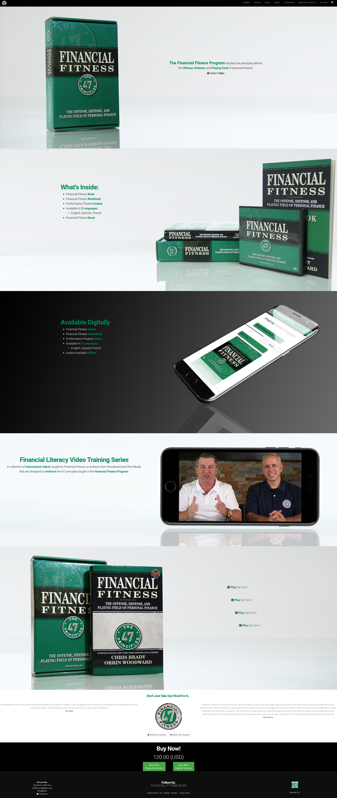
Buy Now (324, 2)
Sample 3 (247, 612)
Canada (166, 793)
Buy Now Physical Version (154, 766)
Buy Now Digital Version (183, 766)
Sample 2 (243, 600)
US (160, 793)
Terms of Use (152, 793)
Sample (277, 2)
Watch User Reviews (181, 734)
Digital (268, 2)
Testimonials (289, 2)
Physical (257, 2)
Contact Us (43, 794)
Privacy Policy (185, 793)
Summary (246, 2)
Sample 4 (251, 625)
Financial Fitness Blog (168, 785)
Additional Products (307, 2)
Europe (174, 793)
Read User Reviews (157, 734)
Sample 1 (239, 587)
